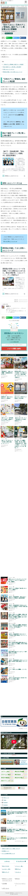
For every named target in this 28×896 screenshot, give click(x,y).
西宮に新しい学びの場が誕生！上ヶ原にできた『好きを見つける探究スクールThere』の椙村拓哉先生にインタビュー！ (17, 822)
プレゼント (18, 872)
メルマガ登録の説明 (14, 341)
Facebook (5, 802)
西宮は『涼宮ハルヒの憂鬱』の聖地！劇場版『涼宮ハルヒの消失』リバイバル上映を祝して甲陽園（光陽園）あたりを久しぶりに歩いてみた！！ (18, 616)
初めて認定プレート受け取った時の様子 (12, 66)
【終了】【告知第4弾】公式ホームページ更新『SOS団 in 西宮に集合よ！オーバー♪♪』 (18, 661)
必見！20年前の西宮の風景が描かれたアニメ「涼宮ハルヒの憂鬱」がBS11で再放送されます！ (18, 644)
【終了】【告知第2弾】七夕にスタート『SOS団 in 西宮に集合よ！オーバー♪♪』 (18, 634)
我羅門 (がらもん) (19, 450)
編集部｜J (14, 31)
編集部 (17, 380)
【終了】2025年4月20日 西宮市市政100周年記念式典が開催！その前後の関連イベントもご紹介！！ (17, 813)
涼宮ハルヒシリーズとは (8, 69)
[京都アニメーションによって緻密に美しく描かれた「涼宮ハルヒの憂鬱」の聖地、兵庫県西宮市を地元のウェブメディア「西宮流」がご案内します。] (7, 363)
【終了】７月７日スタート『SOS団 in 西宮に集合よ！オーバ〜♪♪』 (7, 442)
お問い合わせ (5, 888)
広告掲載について (22, 728)
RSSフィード (6, 797)
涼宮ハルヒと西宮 (18, 438)
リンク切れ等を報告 (14, 320)
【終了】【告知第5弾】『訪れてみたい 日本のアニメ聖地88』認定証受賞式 (17, 597)
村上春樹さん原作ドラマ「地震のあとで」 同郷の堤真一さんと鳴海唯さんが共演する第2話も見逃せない (17, 830)
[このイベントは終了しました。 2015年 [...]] (20, 409)
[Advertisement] (14, 514)
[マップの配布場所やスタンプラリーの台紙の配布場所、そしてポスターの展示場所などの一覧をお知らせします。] (4, 606)
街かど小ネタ (17, 395)
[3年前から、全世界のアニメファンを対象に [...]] (20, 388)
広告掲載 (4, 883)
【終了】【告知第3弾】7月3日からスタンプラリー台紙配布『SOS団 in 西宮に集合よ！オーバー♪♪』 (18, 606)
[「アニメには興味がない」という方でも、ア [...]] (4, 653)
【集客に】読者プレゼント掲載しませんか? (11, 848)
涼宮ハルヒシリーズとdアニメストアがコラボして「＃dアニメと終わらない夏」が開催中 (17, 580)
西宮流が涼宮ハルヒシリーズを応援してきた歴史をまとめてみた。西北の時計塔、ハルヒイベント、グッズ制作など (21, 374)
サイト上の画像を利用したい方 (8, 853)
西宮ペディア (5, 872)
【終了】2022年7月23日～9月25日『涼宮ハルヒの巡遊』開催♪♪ (17, 678)
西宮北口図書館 (8, 33)
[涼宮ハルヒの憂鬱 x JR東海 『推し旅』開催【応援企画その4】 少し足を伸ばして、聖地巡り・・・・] (20, 432)
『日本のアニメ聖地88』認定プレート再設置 (13, 64)
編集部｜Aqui (12, 655)
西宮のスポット (4, 369)
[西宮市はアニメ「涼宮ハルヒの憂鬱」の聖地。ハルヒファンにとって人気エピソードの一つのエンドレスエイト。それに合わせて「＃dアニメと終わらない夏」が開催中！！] (4, 580)
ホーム (8, 861)
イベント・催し (4, 416)
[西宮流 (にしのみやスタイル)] (1, 6)
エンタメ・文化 (6, 6)
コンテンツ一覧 (22, 861)
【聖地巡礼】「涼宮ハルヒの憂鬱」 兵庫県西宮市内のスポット (7, 373)
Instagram (5, 805)
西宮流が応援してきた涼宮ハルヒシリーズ (12, 71)
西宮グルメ (9, 836)
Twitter (4, 800)
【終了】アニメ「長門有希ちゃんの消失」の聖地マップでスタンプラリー (7, 419)
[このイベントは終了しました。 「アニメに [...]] (7, 409)
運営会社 (17, 878)
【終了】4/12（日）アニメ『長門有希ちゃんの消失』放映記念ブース (21, 419)
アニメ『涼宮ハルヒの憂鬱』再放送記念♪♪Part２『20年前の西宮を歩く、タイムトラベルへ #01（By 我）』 (18, 626)
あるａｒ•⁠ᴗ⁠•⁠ (25, 841)
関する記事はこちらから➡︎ (10, 241)
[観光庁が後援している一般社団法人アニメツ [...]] (7, 388)
